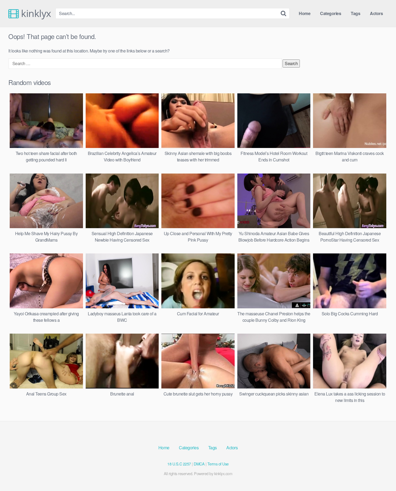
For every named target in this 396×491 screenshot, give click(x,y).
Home (304, 13)
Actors (376, 13)
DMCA (199, 464)
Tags (355, 13)
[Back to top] (381, 473)
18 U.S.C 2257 (179, 464)
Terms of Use (218, 464)
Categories (330, 13)
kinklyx (35, 13)
